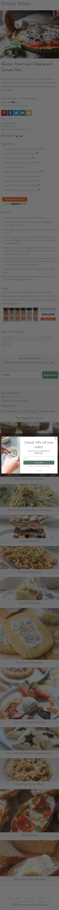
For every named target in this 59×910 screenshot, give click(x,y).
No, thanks (38, 470)
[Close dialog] (55, 438)
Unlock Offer (39, 462)
